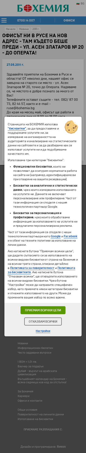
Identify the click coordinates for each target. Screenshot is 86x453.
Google (56, 236)
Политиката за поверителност (32, 268)
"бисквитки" (17, 128)
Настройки (43, 331)
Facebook (70, 236)
